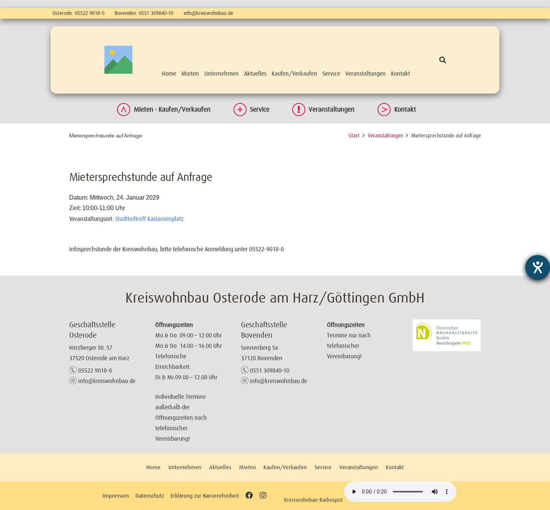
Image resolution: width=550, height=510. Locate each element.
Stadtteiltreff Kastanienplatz (149, 218)
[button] (442, 60)
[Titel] (118, 60)
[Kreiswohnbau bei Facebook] (249, 495)
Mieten (247, 467)
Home (153, 467)
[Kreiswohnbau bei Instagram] (263, 495)
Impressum (116, 495)
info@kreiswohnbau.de (208, 13)
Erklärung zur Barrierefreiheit (205, 495)
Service (259, 109)
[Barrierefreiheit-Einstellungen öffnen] (537, 267)
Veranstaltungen (332, 109)
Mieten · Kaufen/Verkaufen (172, 109)
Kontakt (405, 109)
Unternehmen (184, 467)
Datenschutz (149, 495)
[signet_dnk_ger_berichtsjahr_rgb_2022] (446, 335)
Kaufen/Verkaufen (285, 467)
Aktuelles (220, 467)
